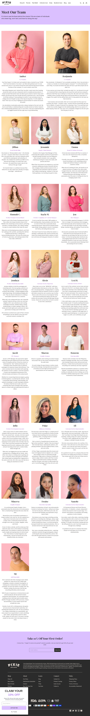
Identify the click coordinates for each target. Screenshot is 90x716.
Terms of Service (73, 684)
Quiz (39, 681)
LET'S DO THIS (14, 707)
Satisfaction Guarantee (29, 681)
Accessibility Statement (75, 686)
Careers (25, 684)
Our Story (25, 679)
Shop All (10, 679)
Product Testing (58, 681)
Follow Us (56, 686)
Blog (39, 679)
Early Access (57, 684)
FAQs (39, 684)
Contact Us (56, 679)
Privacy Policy (72, 681)
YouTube (40, 686)
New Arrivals (11, 684)
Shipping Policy (73, 679)
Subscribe (57, 650)
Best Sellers (11, 681)
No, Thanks (14, 711)
